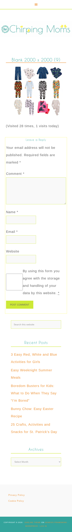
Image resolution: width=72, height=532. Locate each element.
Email (12, 232)
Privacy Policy (16, 495)
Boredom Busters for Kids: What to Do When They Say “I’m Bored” (34, 393)
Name (12, 212)
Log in (43, 526)
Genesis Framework (56, 522)
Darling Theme (33, 522)
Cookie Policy (16, 501)
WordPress (31, 526)
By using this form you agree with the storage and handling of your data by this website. (41, 282)
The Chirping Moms (36, 29)
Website (12, 251)
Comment (15, 174)
